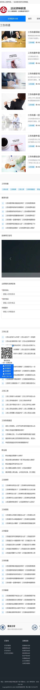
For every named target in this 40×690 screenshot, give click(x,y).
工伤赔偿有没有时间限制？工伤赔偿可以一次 (20, 367)
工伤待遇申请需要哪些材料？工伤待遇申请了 (20, 215)
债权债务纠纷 (26, 653)
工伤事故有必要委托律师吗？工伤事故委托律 (20, 604)
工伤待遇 (31, 42)
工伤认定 (5, 331)
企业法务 (8, 374)
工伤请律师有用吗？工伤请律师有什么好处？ (20, 502)
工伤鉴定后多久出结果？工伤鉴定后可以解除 (20, 545)
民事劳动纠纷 (26, 651)
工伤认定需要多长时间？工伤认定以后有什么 (20, 345)
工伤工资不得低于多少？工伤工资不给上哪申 (20, 405)
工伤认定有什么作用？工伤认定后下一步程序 (20, 337)
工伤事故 (5, 590)
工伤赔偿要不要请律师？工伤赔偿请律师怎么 (20, 379)
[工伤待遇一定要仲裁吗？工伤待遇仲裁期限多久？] (14, 122)
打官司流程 (7, 648)
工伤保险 (5, 509)
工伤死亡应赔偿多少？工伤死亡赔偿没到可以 (20, 383)
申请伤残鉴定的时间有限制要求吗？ (17, 442)
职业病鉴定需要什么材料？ (14, 456)
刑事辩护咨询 (26, 645)
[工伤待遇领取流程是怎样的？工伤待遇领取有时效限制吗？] (14, 39)
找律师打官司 (7, 235)
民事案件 (8, 368)
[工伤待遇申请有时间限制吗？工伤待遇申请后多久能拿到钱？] (14, 60)
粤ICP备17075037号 (32, 687)
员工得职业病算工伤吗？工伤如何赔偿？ (18, 468)
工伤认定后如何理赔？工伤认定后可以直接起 (20, 349)
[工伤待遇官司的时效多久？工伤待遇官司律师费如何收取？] (14, 81)
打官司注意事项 (8, 653)
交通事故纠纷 (26, 658)
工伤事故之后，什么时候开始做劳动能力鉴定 (20, 434)
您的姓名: (5, 290)
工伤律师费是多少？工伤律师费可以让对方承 (20, 489)
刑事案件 (8, 371)
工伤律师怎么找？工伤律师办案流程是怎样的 (20, 494)
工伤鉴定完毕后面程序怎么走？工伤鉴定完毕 (20, 536)
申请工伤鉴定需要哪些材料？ (15, 430)
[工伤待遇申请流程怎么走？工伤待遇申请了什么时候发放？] (14, 143)
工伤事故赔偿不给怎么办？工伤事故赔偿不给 (20, 596)
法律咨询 (25, 641)
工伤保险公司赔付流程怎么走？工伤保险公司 (20, 515)
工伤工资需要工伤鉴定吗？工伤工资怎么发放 (20, 413)
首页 (30, 18)
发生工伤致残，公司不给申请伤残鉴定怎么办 (20, 426)
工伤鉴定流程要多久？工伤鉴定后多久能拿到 (20, 549)
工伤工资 (5, 391)
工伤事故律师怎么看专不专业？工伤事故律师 (20, 608)
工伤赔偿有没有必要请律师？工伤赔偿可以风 (20, 375)
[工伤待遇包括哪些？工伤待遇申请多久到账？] (14, 164)
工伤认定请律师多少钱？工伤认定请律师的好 (20, 341)
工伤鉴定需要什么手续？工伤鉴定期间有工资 (20, 553)
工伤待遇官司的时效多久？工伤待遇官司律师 (20, 211)
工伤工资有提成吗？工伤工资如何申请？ (18, 400)
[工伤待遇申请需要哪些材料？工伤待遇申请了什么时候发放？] (14, 101)
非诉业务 (8, 366)
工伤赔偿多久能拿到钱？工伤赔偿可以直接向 (20, 371)
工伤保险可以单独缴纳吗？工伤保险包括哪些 (20, 519)
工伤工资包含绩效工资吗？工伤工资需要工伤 (20, 409)
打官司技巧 (7, 651)
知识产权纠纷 (26, 656)
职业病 (4, 450)
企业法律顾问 (26, 661)
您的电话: (5, 299)
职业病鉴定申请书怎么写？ (14, 464)
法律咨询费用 (26, 663)
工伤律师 (5, 480)
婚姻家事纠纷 (26, 648)
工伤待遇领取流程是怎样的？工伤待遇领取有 (20, 203)
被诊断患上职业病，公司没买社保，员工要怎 (20, 472)
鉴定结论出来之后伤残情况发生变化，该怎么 (20, 438)
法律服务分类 (13, 18)
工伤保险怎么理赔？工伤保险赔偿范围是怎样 (20, 523)
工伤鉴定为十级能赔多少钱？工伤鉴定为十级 (20, 540)
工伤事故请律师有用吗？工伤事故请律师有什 (20, 612)
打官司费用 (7, 645)
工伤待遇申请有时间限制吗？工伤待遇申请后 (20, 207)
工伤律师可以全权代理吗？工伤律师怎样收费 (20, 498)
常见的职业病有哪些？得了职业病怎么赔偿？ (20, 460)
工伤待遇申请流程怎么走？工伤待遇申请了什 (20, 224)
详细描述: (5, 308)
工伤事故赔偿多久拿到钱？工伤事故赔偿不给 (20, 600)
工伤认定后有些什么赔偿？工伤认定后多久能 (20, 354)
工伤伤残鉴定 (7, 420)
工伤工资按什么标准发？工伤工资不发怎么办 (20, 396)
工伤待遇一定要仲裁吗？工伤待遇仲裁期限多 (20, 220)
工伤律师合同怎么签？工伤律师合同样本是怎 (20, 485)
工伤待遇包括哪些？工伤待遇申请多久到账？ (20, 228)
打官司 (6, 641)
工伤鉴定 (5, 531)
